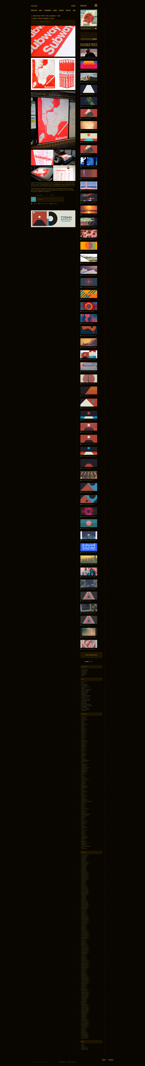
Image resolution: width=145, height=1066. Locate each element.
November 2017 (84, 876)
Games (82, 756)
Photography (84, 798)
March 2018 (83, 871)
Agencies (83, 718)
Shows (82, 822)
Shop (40, 10)
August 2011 (83, 968)
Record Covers (84, 815)
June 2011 (83, 970)
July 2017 (83, 881)
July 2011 (83, 969)
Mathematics (84, 786)
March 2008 (83, 1019)
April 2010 (83, 988)
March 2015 (83, 914)
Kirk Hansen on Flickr (85, 699)
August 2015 (84, 908)
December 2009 (84, 993)
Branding (83, 729)
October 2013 (84, 935)
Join (74, 10)
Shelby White (45, 21)
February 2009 (84, 1005)
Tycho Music (47, 10)
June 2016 (83, 897)
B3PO (82, 683)
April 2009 (83, 1003)
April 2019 (83, 861)
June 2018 (83, 867)
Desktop (83, 744)
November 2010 (84, 979)
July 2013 (83, 939)
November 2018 (84, 863)
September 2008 (84, 1011)
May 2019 (83, 860)
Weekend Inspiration (85, 846)
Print (82, 805)
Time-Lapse (83, 830)
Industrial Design (84, 767)
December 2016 (84, 889)
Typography (83, 836)
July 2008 (83, 1014)
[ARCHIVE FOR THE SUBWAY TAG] (45, 16)
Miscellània (83, 787)
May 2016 (83, 898)
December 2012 (84, 948)
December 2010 (84, 978)
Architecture (83, 724)
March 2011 (83, 974)
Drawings (83, 745)
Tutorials (83, 833)
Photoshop (83, 800)
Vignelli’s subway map (36, 184)
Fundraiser (83, 754)
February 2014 (84, 931)
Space (82, 825)
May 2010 (83, 986)
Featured (83, 750)
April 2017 (83, 884)
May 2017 (83, 883)
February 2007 (84, 1033)
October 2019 (84, 856)
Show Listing (84, 821)
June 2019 (83, 858)
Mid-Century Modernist (86, 704)
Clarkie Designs (84, 684)
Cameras (83, 730)
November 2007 (84, 1024)
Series (82, 820)
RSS (73, 6)
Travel (82, 831)
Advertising (83, 716)
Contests (83, 736)
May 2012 (83, 957)
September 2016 (84, 893)
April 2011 (83, 973)
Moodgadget (83, 706)
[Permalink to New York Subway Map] (42, 18)
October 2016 (84, 892)
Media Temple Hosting (88, 661)
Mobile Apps (83, 791)
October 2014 (84, 921)
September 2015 (84, 907)
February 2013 (84, 945)
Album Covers (84, 719)
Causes (83, 731)
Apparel (82, 722)
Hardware (83, 765)
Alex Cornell (83, 671)
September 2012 (84, 952)
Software (83, 823)
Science (83, 818)
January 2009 (84, 1006)
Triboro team (72, 186)
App (82, 721)
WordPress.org (84, 1049)
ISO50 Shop (83, 694)
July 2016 (83, 896)
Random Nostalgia (85, 813)
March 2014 (83, 929)
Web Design (83, 843)
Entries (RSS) (62, 1062)
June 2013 (83, 940)
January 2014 (84, 932)
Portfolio (34, 10)
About (55, 10)
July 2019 (83, 857)
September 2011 (84, 967)
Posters (52, 195)
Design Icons (84, 742)
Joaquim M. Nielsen (85, 696)
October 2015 (84, 906)
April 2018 (83, 870)
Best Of (83, 725)
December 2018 (84, 862)
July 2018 (83, 866)
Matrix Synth (84, 701)
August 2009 (84, 998)
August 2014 (84, 923)
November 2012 (84, 949)
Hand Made (83, 764)
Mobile (82, 790)
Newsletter (83, 795)
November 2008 (84, 1009)
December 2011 (84, 963)
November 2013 (84, 934)
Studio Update (84, 827)
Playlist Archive (88, 28)
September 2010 (84, 982)
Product (83, 807)
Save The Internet (85, 708)
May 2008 (83, 1016)
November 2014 (84, 919)
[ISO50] (35, 6)
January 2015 (84, 917)
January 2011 (84, 977)
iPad (82, 775)
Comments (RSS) (71, 1062)
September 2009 (84, 996)
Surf (82, 828)
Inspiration (83, 769)
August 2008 (84, 1013)
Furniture (83, 755)
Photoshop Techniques (86, 801)
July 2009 (83, 999)
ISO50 (82, 777)
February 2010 (84, 990)
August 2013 (84, 938)
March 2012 (83, 959)
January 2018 (84, 873)
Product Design (84, 808)
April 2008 (83, 1018)
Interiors (83, 772)
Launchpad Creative (85, 700)
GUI (82, 762)
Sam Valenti (83, 674)
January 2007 (84, 1034)
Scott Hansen (84, 669)
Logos (82, 783)
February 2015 (84, 916)
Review (82, 817)
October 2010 (84, 980)
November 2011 (84, 964)
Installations (83, 771)
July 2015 (83, 909)
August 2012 (84, 953)
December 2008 (84, 1008)
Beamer (83, 675)
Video (82, 840)
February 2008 (84, 1020)
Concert (83, 735)
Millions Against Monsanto (86, 705)
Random (83, 812)
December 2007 (84, 1023)
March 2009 (83, 1004)
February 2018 (84, 872)
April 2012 (83, 958)
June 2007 (83, 1028)
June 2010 (83, 985)
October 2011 (84, 965)
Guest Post (83, 761)
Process (83, 806)
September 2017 (84, 878)
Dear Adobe (83, 740)
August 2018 (84, 864)
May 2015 (83, 912)
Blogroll (82, 726)
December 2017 (84, 874)
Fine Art (83, 752)
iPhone (82, 776)
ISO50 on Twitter (84, 691)
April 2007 (83, 1030)
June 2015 (83, 911)
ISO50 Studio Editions (85, 695)
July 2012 (83, 954)
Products (83, 810)
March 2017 (83, 886)
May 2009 (83, 1001)
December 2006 (84, 1035)
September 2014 (84, 922)
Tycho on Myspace (85, 709)
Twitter (68, 10)
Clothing (83, 732)
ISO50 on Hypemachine (86, 689)
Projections (83, 811)
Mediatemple (84, 703)
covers (82, 737)
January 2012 (84, 962)
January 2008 (84, 1021)
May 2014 (83, 927)
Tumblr (82, 832)
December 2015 (84, 903)
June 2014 (83, 925)
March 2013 (83, 944)
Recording (83, 816)
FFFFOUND (84, 685)
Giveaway (83, 759)
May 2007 (83, 1029)
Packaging (83, 796)
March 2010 (83, 989)
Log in (82, 1045)
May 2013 (83, 942)
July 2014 (83, 924)
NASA (82, 793)
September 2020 (84, 854)
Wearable (83, 842)
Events (82, 747)
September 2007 (84, 1026)
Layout (82, 781)
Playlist (88, 5)
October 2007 (84, 1025)
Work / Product (108, 1059)
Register (83, 1044)
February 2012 (84, 960)
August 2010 (84, 983)
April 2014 (83, 928)
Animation (83, 720)
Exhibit (82, 749)
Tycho (82, 835)
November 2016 (84, 891)
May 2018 (83, 868)
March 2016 (83, 901)
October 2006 (84, 1038)
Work (82, 847)
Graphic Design (84, 760)
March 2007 (83, 1031)
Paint (82, 797)
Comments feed (84, 1048)
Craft (82, 739)
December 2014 (84, 918)
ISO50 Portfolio (84, 693)
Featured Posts (88, 44)
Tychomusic (83, 710)
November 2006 (84, 1036)
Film (82, 751)
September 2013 (84, 937)
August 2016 (84, 894)
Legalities (83, 782)
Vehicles (83, 838)
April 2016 (83, 899)
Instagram (83, 770)
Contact (61, 10)
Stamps (83, 826)
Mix (82, 789)
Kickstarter (83, 780)
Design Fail (83, 741)
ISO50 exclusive (84, 779)
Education (83, 746)
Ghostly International (85, 686)
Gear (82, 757)
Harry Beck (51, 184)
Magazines (83, 785)
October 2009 (84, 995)
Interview (83, 774)
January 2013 (84, 947)
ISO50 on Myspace (85, 690)
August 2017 (84, 879)
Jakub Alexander (84, 670)
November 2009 (84, 994)
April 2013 (83, 943)
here (50, 191)
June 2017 (83, 882)
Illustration (83, 766)
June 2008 (83, 1015)
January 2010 (84, 992)
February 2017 (84, 887)
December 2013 (84, 933)
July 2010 (83, 984)
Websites (83, 844)
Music (82, 792)
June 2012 (83, 955)
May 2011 (83, 972)
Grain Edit (83, 688)
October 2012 (84, 950)
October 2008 (84, 1010)
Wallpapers (83, 841)
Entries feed (83, 1046)
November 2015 (84, 904)
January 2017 (84, 888)
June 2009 (83, 1000)
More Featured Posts (91, 655)
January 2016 (84, 902)
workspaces (83, 848)
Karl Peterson (84, 698)
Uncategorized (84, 837)
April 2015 (83, 913)
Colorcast (83, 734)
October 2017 (84, 877)
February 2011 (84, 975)
